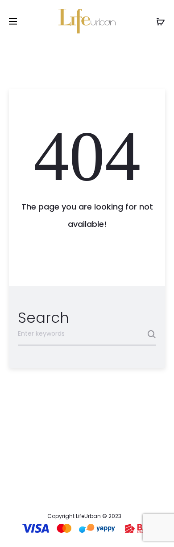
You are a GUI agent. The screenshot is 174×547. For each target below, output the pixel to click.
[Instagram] (96, 491)
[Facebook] (77, 491)
